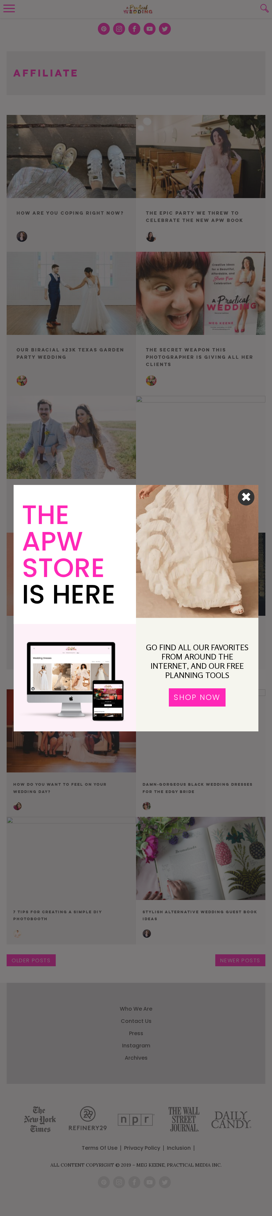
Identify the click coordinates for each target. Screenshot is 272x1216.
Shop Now (197, 697)
